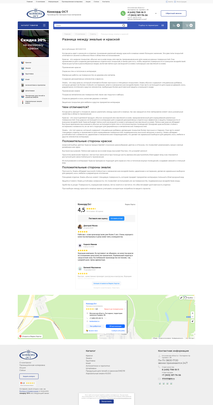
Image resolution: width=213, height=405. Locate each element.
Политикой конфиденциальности (119, 398)
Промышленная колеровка (32, 365)
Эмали (89, 358)
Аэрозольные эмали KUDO (98, 373)
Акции (22, 368)
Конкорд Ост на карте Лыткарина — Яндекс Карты (106, 287)
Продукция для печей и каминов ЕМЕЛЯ (105, 371)
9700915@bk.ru (168, 379)
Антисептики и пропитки (98, 366)
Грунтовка (90, 361)
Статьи (22, 370)
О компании (25, 363)
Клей (88, 363)
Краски (89, 356)
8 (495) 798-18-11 (137, 12)
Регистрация (181, 2)
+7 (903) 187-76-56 (138, 15)
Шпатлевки (91, 368)
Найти (124, 25)
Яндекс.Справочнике (28, 391)
